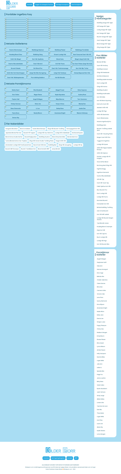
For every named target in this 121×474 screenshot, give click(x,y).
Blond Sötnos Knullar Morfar (13, 137)
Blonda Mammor (72, 137)
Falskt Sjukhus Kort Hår (104, 186)
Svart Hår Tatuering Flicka (105, 134)
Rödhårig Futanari (102, 69)
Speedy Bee (100, 371)
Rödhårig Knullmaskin (103, 93)
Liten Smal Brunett (102, 211)
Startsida (29, 4)
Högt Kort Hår (101, 230)
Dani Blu (99, 409)
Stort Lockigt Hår (102, 83)
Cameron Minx (101, 290)
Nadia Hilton (100, 311)
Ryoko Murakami (102, 388)
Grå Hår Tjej (100, 179)
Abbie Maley (100, 399)
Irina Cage (100, 273)
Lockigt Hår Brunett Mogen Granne (105, 219)
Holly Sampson (101, 353)
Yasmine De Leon (102, 406)
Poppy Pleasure (101, 325)
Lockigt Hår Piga (102, 111)
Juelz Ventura (101, 392)
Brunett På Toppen (29, 133)
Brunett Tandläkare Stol (28, 149)
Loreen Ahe (100, 402)
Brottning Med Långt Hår (104, 165)
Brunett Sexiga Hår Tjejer (104, 37)
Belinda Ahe (100, 276)
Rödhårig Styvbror (44, 137)
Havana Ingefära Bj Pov (104, 121)
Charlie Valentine (102, 280)
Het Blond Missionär (103, 76)
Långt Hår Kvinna (102, 86)
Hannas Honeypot (102, 269)
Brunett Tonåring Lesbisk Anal (104, 129)
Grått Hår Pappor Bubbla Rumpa (104, 148)
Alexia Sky (100, 427)
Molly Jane (100, 315)
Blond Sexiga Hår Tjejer (104, 44)
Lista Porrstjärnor (76, 4)
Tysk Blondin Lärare (103, 223)
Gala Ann (99, 266)
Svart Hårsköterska (102, 118)
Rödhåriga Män (101, 125)
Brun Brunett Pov (102, 190)
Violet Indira (100, 385)
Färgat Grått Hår (61, 141)
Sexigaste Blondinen (11, 129)
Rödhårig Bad (52, 145)
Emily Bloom (100, 336)
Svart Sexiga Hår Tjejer (104, 40)
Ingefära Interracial (103, 172)
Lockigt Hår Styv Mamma (45, 133)
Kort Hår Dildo (101, 97)
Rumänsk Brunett (102, 200)
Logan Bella (100, 360)
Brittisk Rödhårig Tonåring (104, 207)
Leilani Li (99, 367)
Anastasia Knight (102, 308)
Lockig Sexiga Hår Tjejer (104, 30)
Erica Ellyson (100, 304)
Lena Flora (100, 297)
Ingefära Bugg (101, 169)
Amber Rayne (101, 350)
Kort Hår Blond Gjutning (104, 100)
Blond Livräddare (25, 129)
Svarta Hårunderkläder (104, 176)
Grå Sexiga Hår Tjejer (103, 26)
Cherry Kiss (100, 329)
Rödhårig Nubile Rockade (104, 79)
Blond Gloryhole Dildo (58, 137)
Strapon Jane (101, 322)
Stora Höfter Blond (102, 162)
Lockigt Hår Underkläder (62, 133)
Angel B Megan (101, 259)
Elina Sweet (100, 343)
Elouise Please (101, 339)
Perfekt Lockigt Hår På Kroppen (103, 157)
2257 (76, 458)
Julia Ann (99, 364)
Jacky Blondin (56, 149)
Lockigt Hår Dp (78, 145)
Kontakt (69, 458)
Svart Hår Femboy (102, 65)
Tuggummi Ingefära (103, 141)
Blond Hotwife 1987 (43, 149)
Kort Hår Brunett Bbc (103, 244)
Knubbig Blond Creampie (104, 226)
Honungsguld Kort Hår (73, 129)
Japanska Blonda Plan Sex (13, 133)
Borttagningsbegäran (58, 458)
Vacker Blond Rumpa (39, 129)
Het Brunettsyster (77, 133)
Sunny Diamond (102, 301)
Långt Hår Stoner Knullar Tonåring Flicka (41, 141)
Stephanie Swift (102, 262)
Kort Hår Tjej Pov (102, 234)
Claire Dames (101, 283)
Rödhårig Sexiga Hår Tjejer (105, 23)
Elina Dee (99, 287)
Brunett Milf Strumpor (12, 149)
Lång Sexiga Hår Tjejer (103, 47)
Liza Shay (99, 420)
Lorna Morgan (101, 434)
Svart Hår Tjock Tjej (103, 183)
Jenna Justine (101, 378)
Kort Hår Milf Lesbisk (103, 214)
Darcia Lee (100, 318)
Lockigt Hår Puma (102, 197)
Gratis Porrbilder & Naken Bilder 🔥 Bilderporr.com (59, 469)
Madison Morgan (102, 332)
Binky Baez (100, 381)
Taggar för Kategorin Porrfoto (44, 4)
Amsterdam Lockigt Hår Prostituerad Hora (18, 145)
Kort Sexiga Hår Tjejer (103, 33)
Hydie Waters (101, 431)
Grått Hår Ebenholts (103, 114)
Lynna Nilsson (101, 346)
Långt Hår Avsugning (65, 145)
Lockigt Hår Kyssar (102, 144)
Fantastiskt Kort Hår (103, 204)
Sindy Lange (100, 395)
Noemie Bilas (101, 357)
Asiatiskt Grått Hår (102, 107)
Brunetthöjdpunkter (31, 137)
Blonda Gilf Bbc (101, 62)
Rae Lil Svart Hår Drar (39, 145)
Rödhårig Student (102, 90)
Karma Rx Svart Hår (103, 104)
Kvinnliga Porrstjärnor (62, 4)
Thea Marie (100, 413)
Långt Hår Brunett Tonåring (56, 129)
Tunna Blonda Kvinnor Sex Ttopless (16, 141)
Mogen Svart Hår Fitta (103, 137)
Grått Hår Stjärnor (102, 153)
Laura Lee (100, 424)
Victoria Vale (101, 294)
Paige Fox (100, 374)
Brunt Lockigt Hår (102, 237)
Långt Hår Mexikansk (103, 72)
